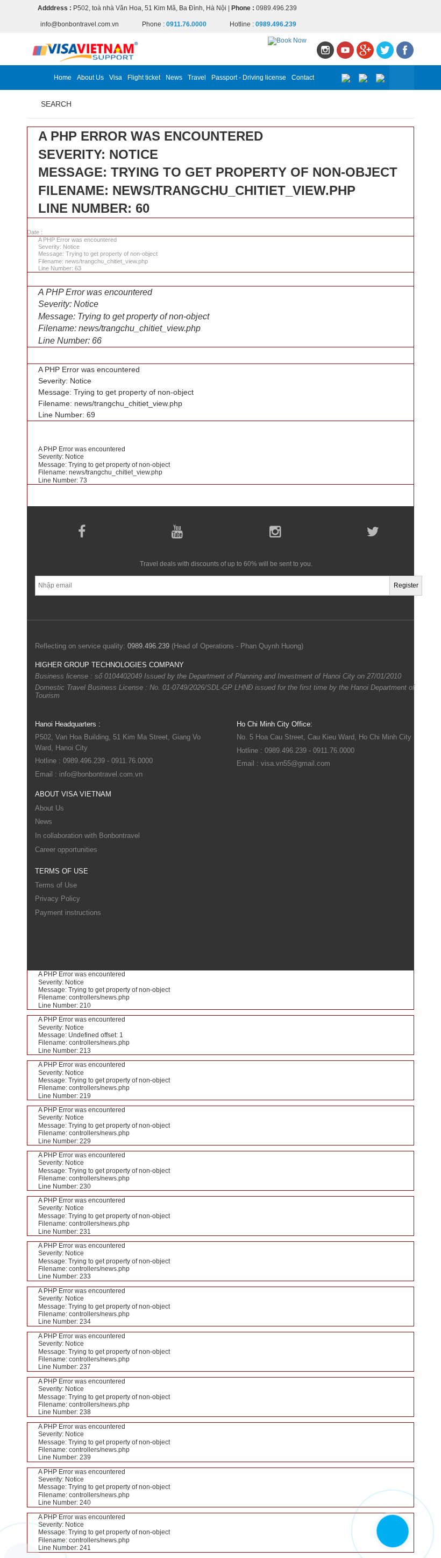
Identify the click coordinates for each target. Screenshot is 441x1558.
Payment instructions (68, 913)
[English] (363, 77)
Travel (197, 77)
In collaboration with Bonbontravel (87, 836)
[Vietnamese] (345, 77)
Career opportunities (66, 850)
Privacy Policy (57, 899)
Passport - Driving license (248, 77)
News (174, 77)
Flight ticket (143, 77)
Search (56, 104)
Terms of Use (56, 885)
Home (63, 77)
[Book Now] (287, 40)
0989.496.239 (148, 646)
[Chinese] (380, 77)
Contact (302, 77)
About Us (90, 77)
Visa (115, 77)
